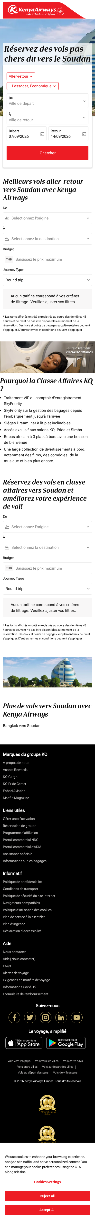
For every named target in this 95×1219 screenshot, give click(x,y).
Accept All (47, 1210)
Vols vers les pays (19, 1061)
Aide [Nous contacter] (19, 959)
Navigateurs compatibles (21, 903)
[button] (33, 86)
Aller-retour (18, 76)
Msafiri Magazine (16, 798)
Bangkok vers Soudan (21, 725)
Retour (56, 131)
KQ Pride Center (14, 784)
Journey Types (13, 270)
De (11, 98)
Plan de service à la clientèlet (24, 917)
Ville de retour (21, 120)
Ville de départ (21, 103)
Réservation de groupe (19, 826)
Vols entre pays (73, 1061)
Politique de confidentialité (22, 882)
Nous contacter (14, 952)
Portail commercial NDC (20, 840)
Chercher (48, 153)
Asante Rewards (15, 770)
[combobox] (49, 218)
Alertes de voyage (16, 973)
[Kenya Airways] (14, 1017)
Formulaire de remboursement (25, 994)
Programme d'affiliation (20, 833)
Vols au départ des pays (33, 1072)
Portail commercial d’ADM (22, 847)
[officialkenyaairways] (45, 1017)
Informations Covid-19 (19, 987)
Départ (14, 131)
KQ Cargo (10, 777)
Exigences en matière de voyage (26, 980)
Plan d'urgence (14, 924)
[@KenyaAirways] (30, 1017)
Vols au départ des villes (57, 1066)
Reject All (47, 1196)
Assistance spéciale (17, 854)
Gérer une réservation (19, 819)
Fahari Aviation (14, 791)
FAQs (7, 966)
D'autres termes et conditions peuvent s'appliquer (50, 329)
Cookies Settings (47, 1182)
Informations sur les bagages (25, 861)
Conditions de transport (20, 889)
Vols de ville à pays (65, 1072)
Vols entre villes (27, 1066)
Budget (8, 249)
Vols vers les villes (46, 1061)
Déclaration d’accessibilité (22, 931)
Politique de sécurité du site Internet (29, 896)
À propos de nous (16, 763)
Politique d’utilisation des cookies (27, 910)
